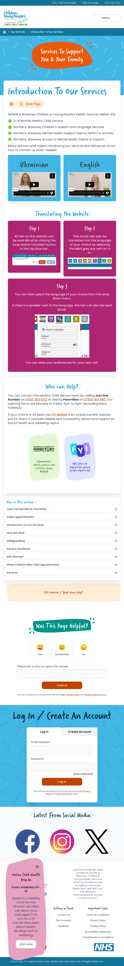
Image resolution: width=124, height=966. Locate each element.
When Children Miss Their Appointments (33, 565)
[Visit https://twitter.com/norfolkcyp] (97, 841)
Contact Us (63, 915)
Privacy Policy (73, 694)
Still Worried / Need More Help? (63, 592)
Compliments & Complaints (98, 937)
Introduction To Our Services (25, 525)
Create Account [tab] (79, 732)
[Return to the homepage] (4, 31)
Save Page (33, 104)
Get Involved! (63, 920)
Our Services (18, 31)
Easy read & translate (64, 2)
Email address (40, 742)
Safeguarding (16, 541)
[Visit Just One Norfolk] (104, 947)
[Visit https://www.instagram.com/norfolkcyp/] (62, 841)
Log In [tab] (44, 732)
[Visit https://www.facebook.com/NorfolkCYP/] (28, 841)
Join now (26, 944)
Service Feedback (18, 549)
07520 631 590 (94, 399)
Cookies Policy (98, 926)
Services (12, 573)
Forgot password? (83, 773)
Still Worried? (15, 557)
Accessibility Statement (98, 931)
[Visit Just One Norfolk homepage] (23, 18)
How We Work (16, 533)
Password (37, 758)
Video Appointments (20, 517)
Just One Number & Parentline (27, 509)
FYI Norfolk (59, 415)
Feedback (63, 926)
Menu (106, 18)
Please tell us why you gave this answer (42, 666)
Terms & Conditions (98, 915)
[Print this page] (11, 104)
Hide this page (90, 2)
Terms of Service (92, 694)
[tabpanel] (62, 769)
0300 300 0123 (112, 2)
